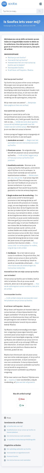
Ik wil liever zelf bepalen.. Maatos (20, 70)
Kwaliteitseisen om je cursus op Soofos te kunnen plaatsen (21, 431)
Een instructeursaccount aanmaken (19, 436)
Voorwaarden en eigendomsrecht (18, 453)
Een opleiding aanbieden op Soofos (19, 449)
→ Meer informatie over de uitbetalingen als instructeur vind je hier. (23, 265)
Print (9, 418)
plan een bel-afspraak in (25, 382)
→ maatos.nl (12, 380)
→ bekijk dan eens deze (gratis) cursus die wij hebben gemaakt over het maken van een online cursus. (21, 124)
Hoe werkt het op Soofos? (18, 60)
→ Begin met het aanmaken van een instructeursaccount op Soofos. (23, 142)
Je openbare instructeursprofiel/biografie (21, 440)
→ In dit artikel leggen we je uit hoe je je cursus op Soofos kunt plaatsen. (23, 157)
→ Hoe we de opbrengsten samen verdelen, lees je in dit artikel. (21, 286)
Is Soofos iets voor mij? (15, 426)
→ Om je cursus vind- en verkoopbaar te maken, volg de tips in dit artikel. (23, 245)
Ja (23, 405)
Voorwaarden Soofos (16, 67)
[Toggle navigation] (40, 4)
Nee (23, 399)
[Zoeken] (39, 11)
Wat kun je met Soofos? (17, 57)
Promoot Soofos (12, 456)
